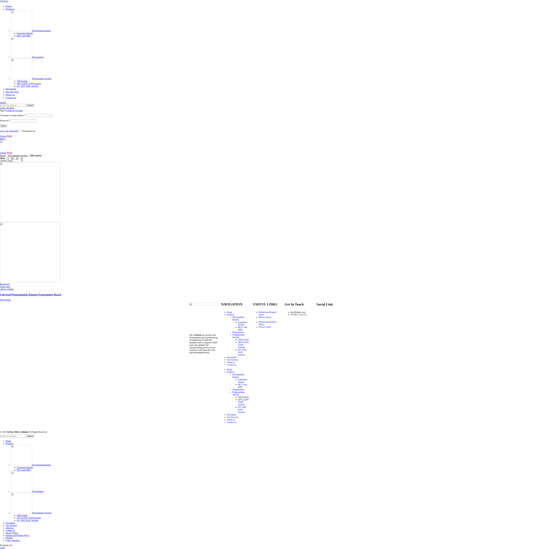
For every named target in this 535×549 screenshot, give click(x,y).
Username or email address (12, 115)
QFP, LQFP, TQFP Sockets (29, 83)
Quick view (5, 287)
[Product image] (30, 281)
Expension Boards (25, 33)
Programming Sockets (41, 78)
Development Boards (41, 31)
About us (231, 362)
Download (231, 357)
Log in (3, 126)
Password (5, 120)
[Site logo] (4, 1)
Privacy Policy (265, 317)
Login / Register (13, 540)
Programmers (38, 57)
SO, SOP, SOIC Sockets (27, 86)
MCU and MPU (24, 36)
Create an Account (14, 110)
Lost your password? (9, 131)
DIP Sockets (22, 81)
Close (2, 547)
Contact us (231, 365)
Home (3, 155)
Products (230, 314)
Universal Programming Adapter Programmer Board (30, 294)
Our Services (232, 360)
